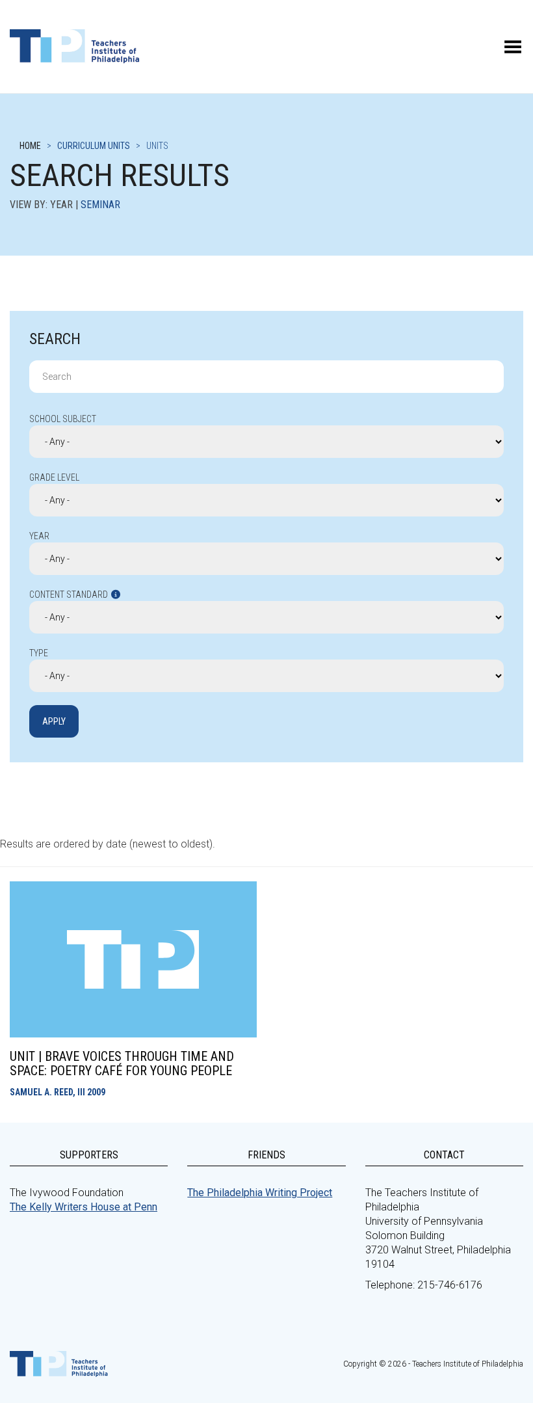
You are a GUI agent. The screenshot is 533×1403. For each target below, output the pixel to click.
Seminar (100, 204)
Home (30, 145)
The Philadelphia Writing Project (259, 1192)
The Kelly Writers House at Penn (83, 1207)
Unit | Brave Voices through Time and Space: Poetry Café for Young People (122, 1063)
